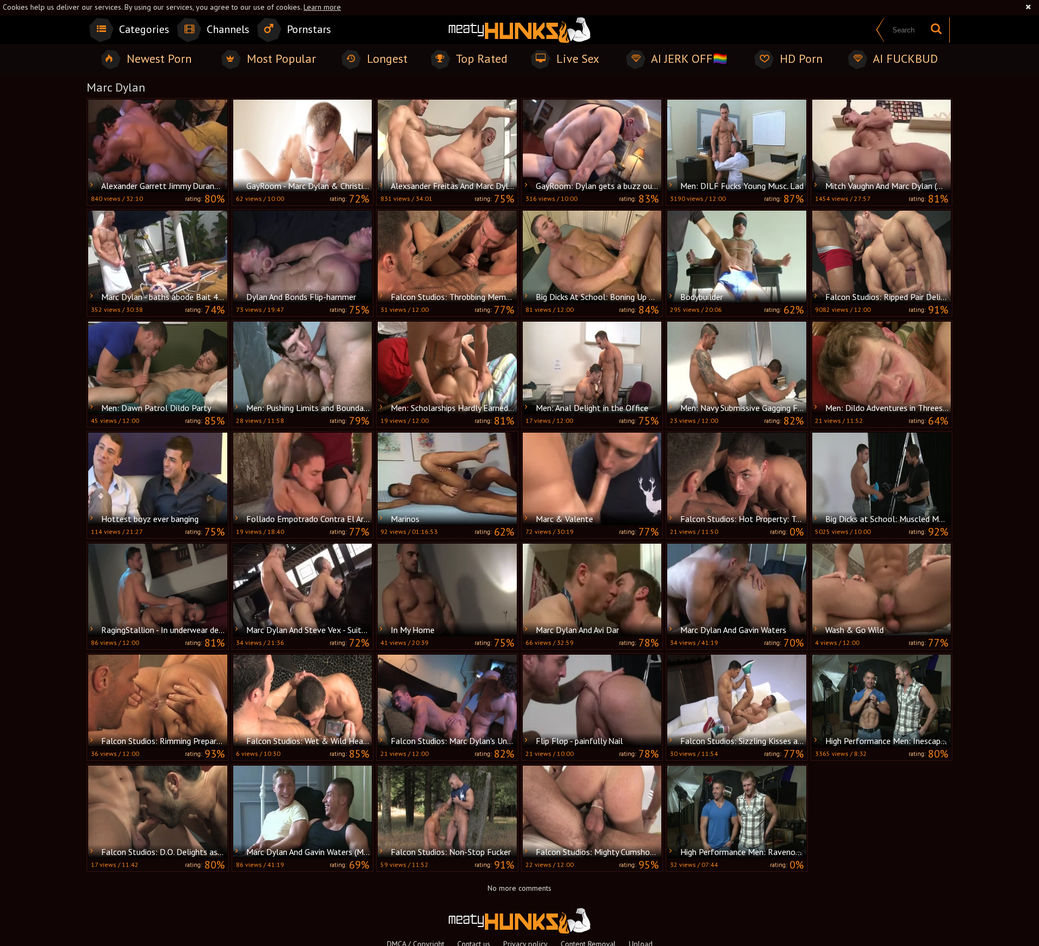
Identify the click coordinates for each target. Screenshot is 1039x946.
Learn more (322, 7)
